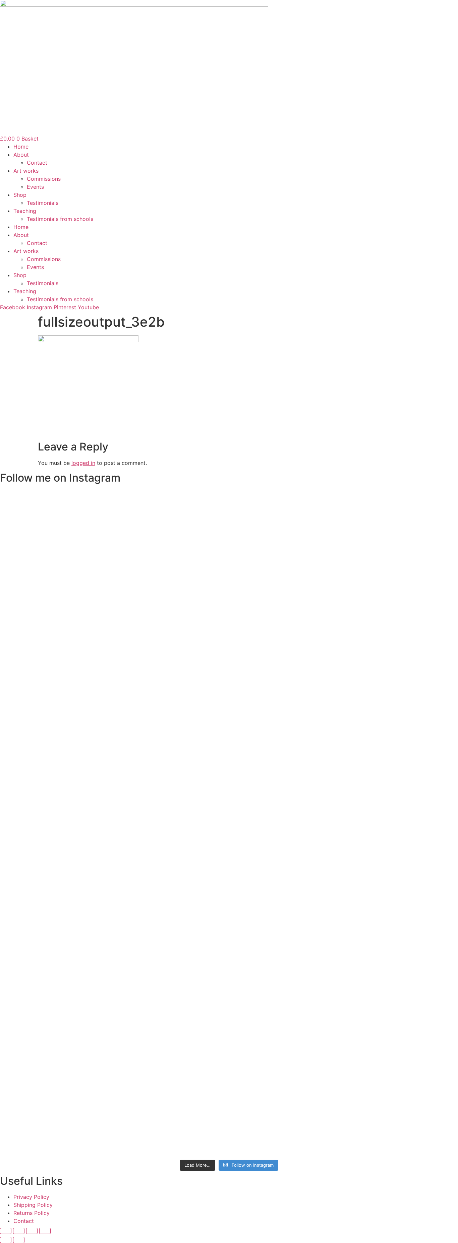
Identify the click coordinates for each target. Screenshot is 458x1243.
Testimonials (42, 202)
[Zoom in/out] (5, 1231)
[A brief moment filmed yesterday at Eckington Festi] (174, 844)
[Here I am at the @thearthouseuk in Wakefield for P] (119, 820)
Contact (37, 162)
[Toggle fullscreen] (18, 1231)
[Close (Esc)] (45, 1231)
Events (35, 186)
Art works (26, 170)
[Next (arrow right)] (18, 1240)
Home (20, 146)
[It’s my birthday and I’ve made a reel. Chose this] (284, 586)
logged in (83, 463)
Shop (19, 194)
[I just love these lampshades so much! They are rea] (229, 957)
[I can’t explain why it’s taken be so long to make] (229, 626)
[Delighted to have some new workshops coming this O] (174, 606)
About (21, 154)
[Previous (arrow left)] (5, 1240)
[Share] (32, 1231)
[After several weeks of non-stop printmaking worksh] (339, 562)
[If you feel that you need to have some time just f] (119, 582)
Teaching (24, 211)
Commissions (44, 178)
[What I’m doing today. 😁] (284, 768)
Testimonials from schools (60, 219)
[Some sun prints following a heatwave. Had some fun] (339, 957)
